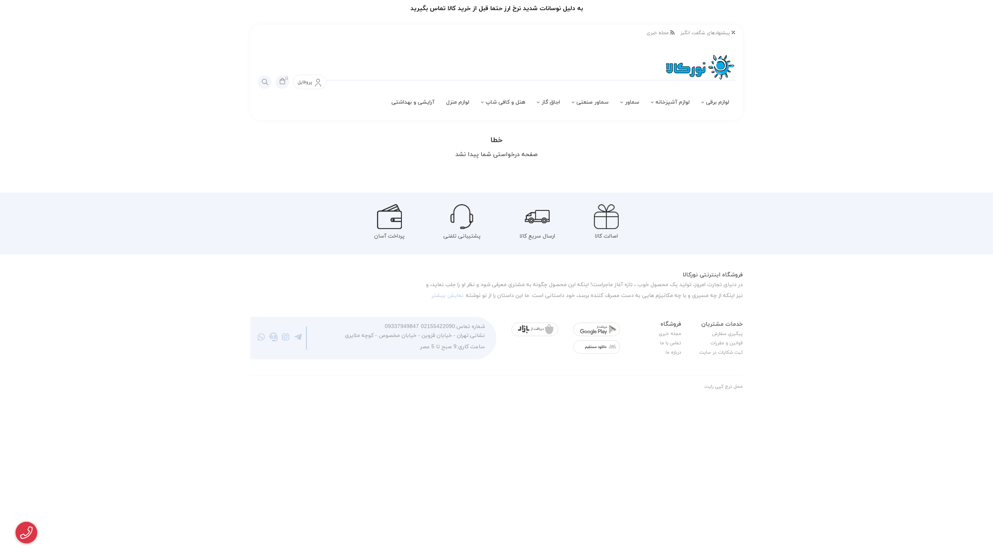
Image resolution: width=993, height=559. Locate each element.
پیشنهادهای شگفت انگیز (706, 33)
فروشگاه (671, 324)
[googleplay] (596, 329)
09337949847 (402, 326)
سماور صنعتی (592, 102)
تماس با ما (670, 343)
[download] (596, 347)
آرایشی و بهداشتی (412, 102)
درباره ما (673, 352)
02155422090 (438, 326)
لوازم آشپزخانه (673, 102)
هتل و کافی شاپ (505, 102)
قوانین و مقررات (726, 343)
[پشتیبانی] (273, 338)
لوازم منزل (457, 102)
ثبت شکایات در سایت (721, 352)
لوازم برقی (717, 102)
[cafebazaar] (535, 329)
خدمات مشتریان (722, 324)
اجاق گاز (550, 102)
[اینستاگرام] (285, 338)
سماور (632, 102)
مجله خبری (658, 33)
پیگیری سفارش (727, 334)
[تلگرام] (298, 338)
